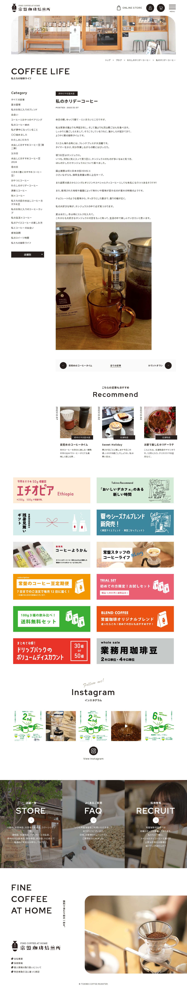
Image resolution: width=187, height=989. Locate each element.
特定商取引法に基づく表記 (27, 971)
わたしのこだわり (20, 139)
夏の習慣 (16, 104)
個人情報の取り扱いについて (28, 967)
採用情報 (18, 963)
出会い (14, 114)
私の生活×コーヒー (21, 217)
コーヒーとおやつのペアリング (26, 119)
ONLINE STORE (132, 7)
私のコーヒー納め (20, 124)
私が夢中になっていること (24, 129)
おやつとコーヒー (20, 180)
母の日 (14, 166)
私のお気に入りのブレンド (24, 109)
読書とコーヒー (19, 190)
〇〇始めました (19, 134)
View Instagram (93, 758)
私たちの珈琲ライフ (21, 242)
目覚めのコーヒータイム (80, 365)
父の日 (14, 153)
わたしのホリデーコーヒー (24, 185)
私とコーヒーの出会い (22, 227)
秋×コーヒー (18, 195)
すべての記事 (18, 99)
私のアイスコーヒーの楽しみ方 (27, 222)
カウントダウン (155, 365)
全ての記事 (115, 365)
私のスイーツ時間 (20, 237)
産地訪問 (16, 232)
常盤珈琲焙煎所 (30, 8)
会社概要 (18, 958)
